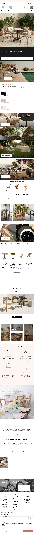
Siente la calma (17, 316)
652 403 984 (3, 514)
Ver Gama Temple (5, 176)
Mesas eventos (17, 10)
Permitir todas (28, 531)
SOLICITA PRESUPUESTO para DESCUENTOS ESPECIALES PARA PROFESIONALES (17, 0)
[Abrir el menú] (32, 3)
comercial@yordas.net (5, 516)
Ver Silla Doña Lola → (6, 155)
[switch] (3, 528)
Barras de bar (10, 10)
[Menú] (4, 522)
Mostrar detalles (28, 527)
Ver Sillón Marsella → (17, 58)
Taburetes (24, 10)
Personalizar (16, 531)
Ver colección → (5, 238)
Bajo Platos (31, 10)
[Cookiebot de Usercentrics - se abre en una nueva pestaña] (27, 518)
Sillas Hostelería (3, 10)
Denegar (6, 531)
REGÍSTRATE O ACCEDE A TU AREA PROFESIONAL (24, 488)
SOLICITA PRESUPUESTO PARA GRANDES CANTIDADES (10, 488)
